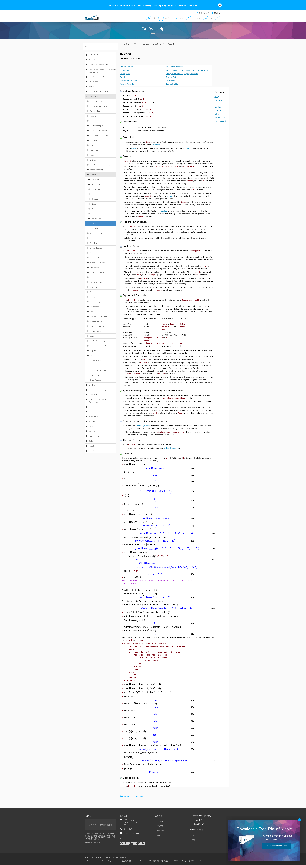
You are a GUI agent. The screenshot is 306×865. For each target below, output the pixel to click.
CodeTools (94, 253)
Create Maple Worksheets (98, 65)
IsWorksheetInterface (98, 370)
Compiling (93, 243)
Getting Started (94, 55)
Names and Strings (96, 170)
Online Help (139, 44)
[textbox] (135, 464)
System (91, 426)
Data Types (94, 140)
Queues (94, 204)
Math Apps (92, 407)
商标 (150, 861)
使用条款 (125, 861)
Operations (94, 175)
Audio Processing (96, 233)
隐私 (130, 861)
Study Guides (93, 417)
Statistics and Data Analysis (99, 91)
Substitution (95, 184)
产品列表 (160, 821)
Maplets (93, 351)
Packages (93, 116)
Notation (93, 277)
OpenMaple (94, 287)
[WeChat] (143, 843)
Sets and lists (96, 219)
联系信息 (124, 815)
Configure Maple (94, 436)
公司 (158, 835)
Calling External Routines (99, 135)
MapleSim (92, 446)
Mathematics (93, 82)
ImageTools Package (97, 272)
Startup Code (95, 375)
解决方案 (160, 826)
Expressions (94, 307)
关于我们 (89, 815)
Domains (93, 145)
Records (94, 223)
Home (122, 44)
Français (100, 857)
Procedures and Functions (99, 346)
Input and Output (96, 126)
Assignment (95, 189)
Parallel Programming (97, 341)
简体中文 (123, 857)
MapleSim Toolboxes (96, 451)
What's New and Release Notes (100, 60)
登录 (193, 835)
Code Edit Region (96, 360)
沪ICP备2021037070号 (193, 861)
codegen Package (96, 248)
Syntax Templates (96, 380)
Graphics (92, 385)
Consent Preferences (141, 861)
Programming (93, 96)
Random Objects (96, 331)
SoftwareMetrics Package (99, 326)
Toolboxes (92, 441)
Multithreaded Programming (100, 165)
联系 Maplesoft (204, 13)
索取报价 (217, 13)
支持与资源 (160, 831)
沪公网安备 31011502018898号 (172, 861)
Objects (93, 160)
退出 (193, 840)
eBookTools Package (97, 263)
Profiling (93, 292)
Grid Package (94, 267)
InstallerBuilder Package (98, 131)
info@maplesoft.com (131, 833)
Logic (92, 336)
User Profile (94, 355)
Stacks (93, 209)
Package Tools (95, 121)
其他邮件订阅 (199, 824)
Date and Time (95, 111)
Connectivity (93, 395)
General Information (97, 101)
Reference (92, 421)
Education (92, 412)
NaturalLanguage (96, 282)
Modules (93, 155)
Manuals (92, 431)
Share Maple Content (96, 77)
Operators (95, 179)
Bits (91, 238)
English (93, 857)
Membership (95, 194)
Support (129, 44)
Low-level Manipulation (98, 316)
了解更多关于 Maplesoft (92, 842)
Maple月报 (198, 820)
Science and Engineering (97, 390)
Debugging (93, 297)
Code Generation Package (99, 106)
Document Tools (96, 258)
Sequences (95, 214)
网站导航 (156, 861)
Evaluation (94, 150)
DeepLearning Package (98, 302)
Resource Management (98, 321)
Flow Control (95, 311)
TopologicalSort (96, 228)
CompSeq (93, 365)
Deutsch (108, 857)
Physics (91, 87)
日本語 (115, 857)
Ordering (94, 199)
